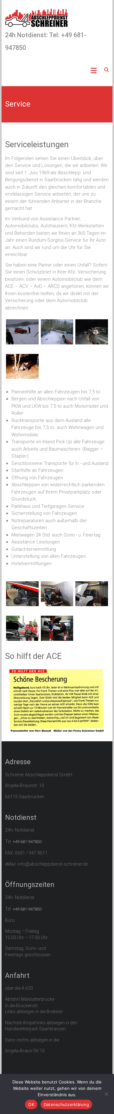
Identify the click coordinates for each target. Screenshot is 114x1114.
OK (31, 1104)
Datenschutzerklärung (66, 1104)
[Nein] (106, 1094)
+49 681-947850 (27, 841)
